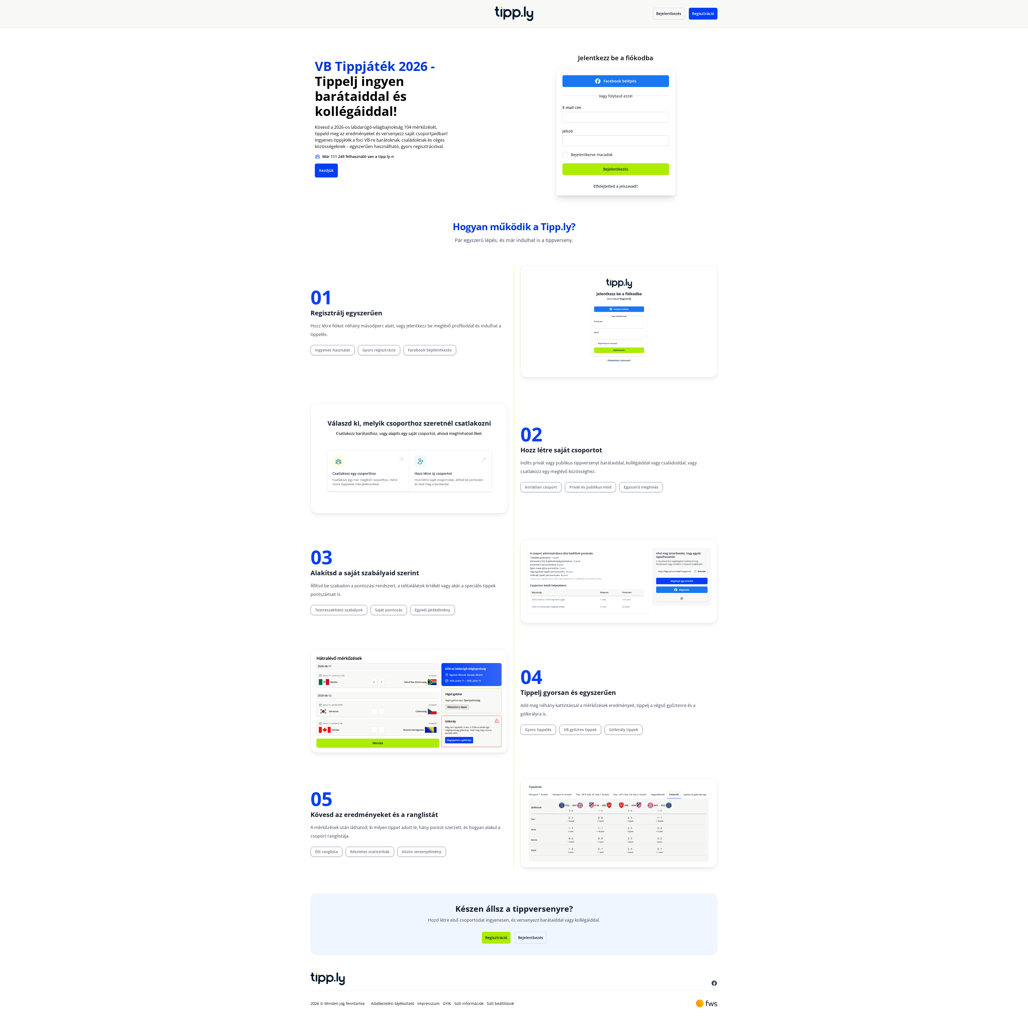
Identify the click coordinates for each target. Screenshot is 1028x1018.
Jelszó (567, 131)
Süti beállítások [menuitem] (500, 1003)
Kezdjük (326, 170)
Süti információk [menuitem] (468, 1003)
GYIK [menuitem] (447, 1003)
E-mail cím (571, 107)
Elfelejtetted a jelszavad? (616, 186)
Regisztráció (703, 13)
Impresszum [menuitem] (428, 1003)
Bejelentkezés (668, 13)
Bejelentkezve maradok (592, 154)
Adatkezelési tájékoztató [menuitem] (392, 1003)
